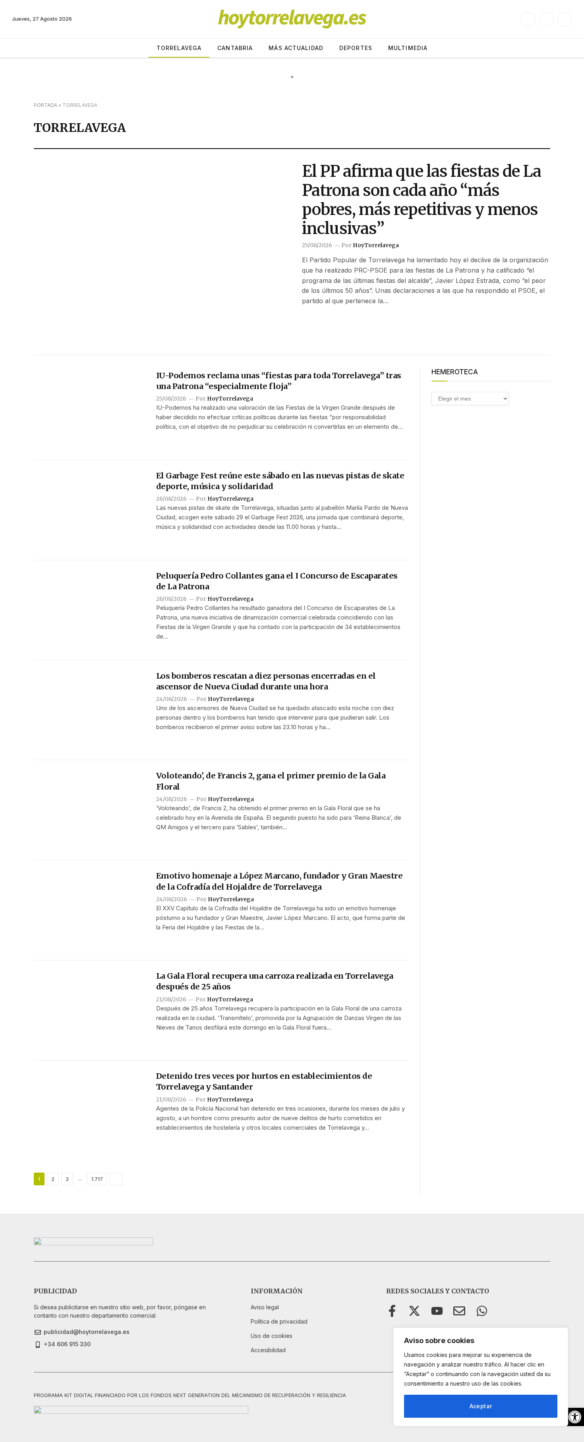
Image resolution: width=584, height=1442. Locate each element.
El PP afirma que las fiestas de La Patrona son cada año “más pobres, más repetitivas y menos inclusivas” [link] (421, 200)
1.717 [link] (97, 1179)
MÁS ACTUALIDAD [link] (296, 48)
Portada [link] (45, 105)
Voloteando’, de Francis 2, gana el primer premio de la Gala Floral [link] (271, 780)
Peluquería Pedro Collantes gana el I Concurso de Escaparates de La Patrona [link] (277, 581)
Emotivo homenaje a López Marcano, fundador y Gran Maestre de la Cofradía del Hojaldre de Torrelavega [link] (279, 881)
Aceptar (481, 1406)
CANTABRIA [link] (235, 48)
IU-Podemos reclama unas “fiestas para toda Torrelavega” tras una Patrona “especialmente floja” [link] (278, 380)
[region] (480, 1377)
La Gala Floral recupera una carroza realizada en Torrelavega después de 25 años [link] (274, 981)
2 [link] (52, 1179)
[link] (575, 1417)
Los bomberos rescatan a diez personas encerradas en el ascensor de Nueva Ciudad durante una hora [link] (266, 681)
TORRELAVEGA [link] (179, 48)
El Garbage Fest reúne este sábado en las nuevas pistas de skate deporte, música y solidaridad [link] (280, 480)
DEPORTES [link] (355, 48)
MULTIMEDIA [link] (407, 48)
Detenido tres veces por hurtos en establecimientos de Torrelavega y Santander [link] (264, 1081)
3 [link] (67, 1179)
